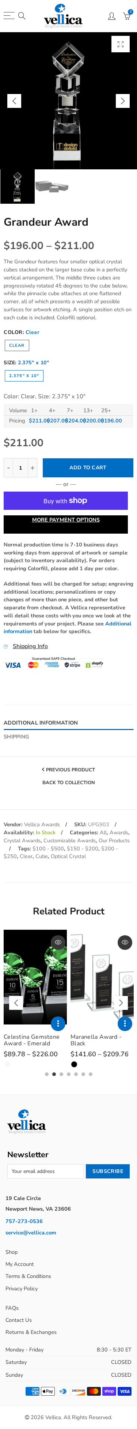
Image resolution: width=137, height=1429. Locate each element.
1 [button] (47, 1074)
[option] (68, 100)
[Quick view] (58, 942)
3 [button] (61, 1074)
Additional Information (41, 722)
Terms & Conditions (28, 1276)
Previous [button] (14, 101)
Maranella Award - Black (96, 1040)
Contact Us (18, 1320)
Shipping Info (30, 646)
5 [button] (76, 1074)
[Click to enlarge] (120, 44)
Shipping (16, 736)
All (103, 832)
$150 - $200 (82, 848)
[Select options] (58, 1023)
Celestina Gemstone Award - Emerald (32, 1040)
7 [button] (90, 1074)
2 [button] (54, 1074)
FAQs (12, 1308)
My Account (19, 1264)
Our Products (114, 840)
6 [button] (83, 1074)
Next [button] (123, 101)
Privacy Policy (21, 1288)
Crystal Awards (22, 840)
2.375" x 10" (24, 376)
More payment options (66, 519)
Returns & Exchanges (31, 1332)
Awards (119, 832)
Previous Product (70, 770)
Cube (41, 856)
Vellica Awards (42, 824)
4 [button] (69, 1074)
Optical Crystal (68, 856)
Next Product (66, 797)
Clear (17, 345)
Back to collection (68, 783)
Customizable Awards (69, 840)
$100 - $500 (48, 848)
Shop (11, 1252)
